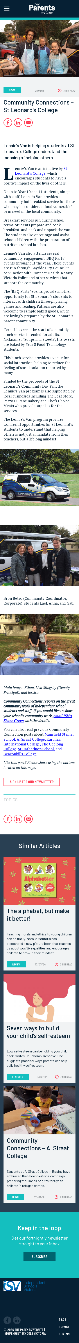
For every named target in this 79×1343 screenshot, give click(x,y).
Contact (65, 1334)
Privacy (64, 1327)
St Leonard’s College (41, 171)
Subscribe (39, 1256)
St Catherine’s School (36, 748)
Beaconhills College (20, 753)
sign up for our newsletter (32, 781)
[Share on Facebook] (8, 122)
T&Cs (62, 1319)
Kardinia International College (32, 742)
